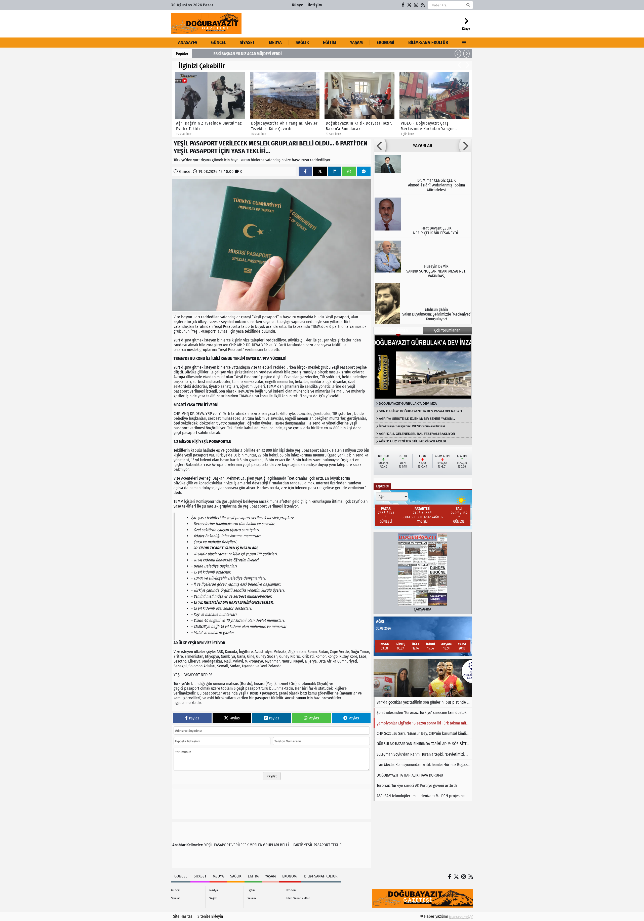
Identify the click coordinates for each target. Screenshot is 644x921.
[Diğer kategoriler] (464, 42)
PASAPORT (222, 844)
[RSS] (423, 5)
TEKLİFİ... (338, 844)
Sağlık (302, 42)
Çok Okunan (398, 330)
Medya (275, 42)
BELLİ (284, 844)
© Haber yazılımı (434, 916)
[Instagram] (416, 5)
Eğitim (329, 42)
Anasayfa (187, 42)
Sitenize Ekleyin (210, 916)
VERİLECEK (240, 844)
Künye (297, 5)
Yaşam (356, 42)
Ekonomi (385, 42)
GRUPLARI (271, 844)
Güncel (218, 42)
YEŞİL (208, 844)
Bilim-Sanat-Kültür (428, 42)
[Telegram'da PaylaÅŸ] (364, 171)
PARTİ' (298, 844)
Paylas (194, 718)
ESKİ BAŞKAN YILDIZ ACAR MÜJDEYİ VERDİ (230, 53)
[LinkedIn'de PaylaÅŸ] (334, 171)
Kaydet (272, 776)
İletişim (315, 5)
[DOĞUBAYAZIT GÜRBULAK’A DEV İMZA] (423, 367)
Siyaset (247, 42)
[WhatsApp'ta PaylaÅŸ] (349, 171)
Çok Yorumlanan (447, 330)
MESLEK (256, 844)
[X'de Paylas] (320, 171)
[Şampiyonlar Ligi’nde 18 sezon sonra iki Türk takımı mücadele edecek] (423, 678)
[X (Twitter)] (409, 5)
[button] (458, 54)
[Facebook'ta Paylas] (305, 171)
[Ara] (468, 5)
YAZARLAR (422, 145)
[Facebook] (403, 5)
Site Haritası (183, 916)
